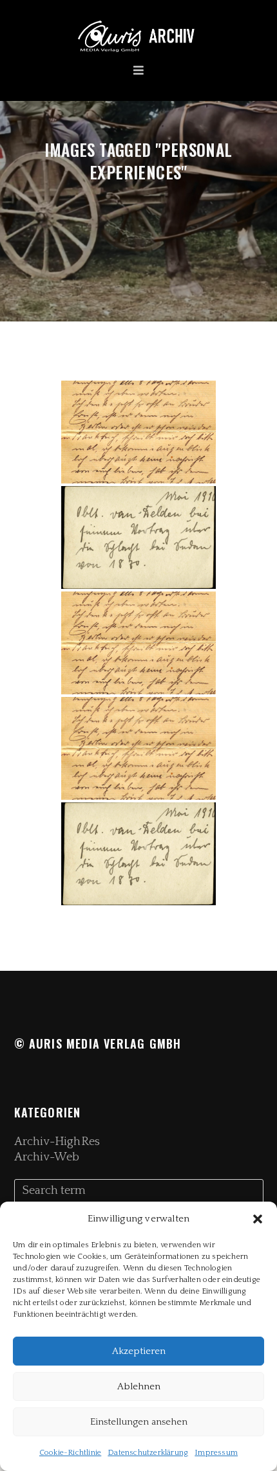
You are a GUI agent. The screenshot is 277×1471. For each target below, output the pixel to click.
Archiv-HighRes (57, 1141)
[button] (257, 1219)
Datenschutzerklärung (148, 1452)
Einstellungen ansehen (138, 1421)
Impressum (216, 1452)
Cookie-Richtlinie (70, 1452)
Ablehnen (138, 1386)
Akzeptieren (139, 1351)
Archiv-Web (47, 1157)
